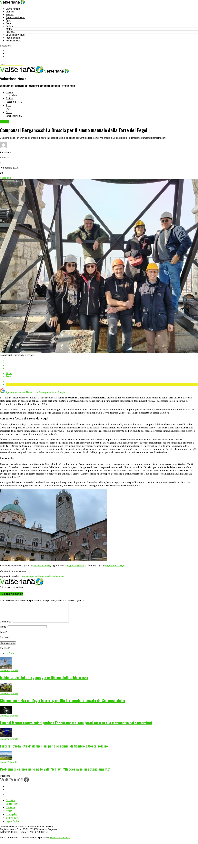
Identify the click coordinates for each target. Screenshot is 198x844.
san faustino (57, 576)
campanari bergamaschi (39, 576)
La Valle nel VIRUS (15, 34)
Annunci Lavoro (13, 40)
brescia (23, 576)
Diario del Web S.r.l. (60, 837)
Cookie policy (11, 814)
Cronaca (10, 11)
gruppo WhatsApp (114, 565)
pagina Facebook (75, 565)
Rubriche (10, 32)
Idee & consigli (13, 37)
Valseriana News (41, 565)
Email (3, 632)
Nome (4, 626)
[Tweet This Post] (102, 363)
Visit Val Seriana (13, 817)
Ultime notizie (13, 8)
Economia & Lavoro (15, 17)
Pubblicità (10, 800)
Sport (8, 20)
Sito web (4, 637)
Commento (6, 621)
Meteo (9, 29)
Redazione (5, 177)
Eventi (9, 23)
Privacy (9, 810)
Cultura (9, 26)
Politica (9, 14)
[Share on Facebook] (102, 360)
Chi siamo (10, 807)
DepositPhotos (12, 821)
